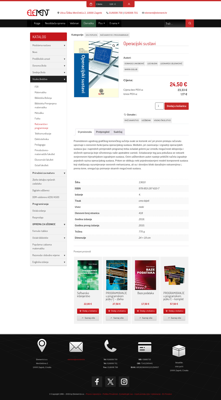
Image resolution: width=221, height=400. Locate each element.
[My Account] (129, 4)
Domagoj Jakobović (134, 64)
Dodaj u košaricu (176, 106)
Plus (100, 23)
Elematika (89, 23)
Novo (34, 52)
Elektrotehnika (42, 139)
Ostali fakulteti (41, 165)
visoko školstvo (162, 120)
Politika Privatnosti (110, 394)
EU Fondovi (167, 394)
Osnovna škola (39, 65)
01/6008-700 (116, 13)
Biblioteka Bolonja (43, 97)
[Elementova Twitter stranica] (110, 381)
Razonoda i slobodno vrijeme (46, 255)
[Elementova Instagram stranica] (124, 381)
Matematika (40, 92)
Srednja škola (38, 72)
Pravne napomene (93, 394)
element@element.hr (156, 13)
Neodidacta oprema (55, 23)
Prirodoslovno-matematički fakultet (45, 152)
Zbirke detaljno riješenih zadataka (43, 181)
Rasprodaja (37, 217)
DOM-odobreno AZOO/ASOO (45, 197)
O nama (113, 23)
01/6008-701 (131, 13)
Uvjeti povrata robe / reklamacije (147, 394)
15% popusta (91, 35)
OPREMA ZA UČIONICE (43, 224)
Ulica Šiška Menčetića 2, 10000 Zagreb (81, 13)
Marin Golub (131, 69)
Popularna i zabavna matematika (42, 246)
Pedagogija (40, 144)
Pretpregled (102, 132)
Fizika (37, 118)
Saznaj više (89, 318)
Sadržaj (118, 132)
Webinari (74, 23)
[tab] (84, 132)
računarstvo (132, 120)
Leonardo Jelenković (171, 64)
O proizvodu (85, 132)
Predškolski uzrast (41, 58)
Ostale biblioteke (40, 237)
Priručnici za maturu (43, 172)
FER (36, 86)
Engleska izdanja (40, 261)
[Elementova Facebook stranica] (97, 381)
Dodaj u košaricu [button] (89, 311)
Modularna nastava (41, 45)
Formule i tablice (40, 230)
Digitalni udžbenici (40, 190)
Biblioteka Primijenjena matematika (46, 105)
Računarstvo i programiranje (41, 125)
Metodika (39, 112)
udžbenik (146, 120)
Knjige (37, 23)
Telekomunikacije (43, 133)
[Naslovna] (29, 23)
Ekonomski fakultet (44, 159)
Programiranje (40, 203)
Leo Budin (152, 64)
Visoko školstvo (39, 79)
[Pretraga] (190, 23)
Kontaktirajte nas (126, 394)
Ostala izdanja (39, 210)
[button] (114, 45)
